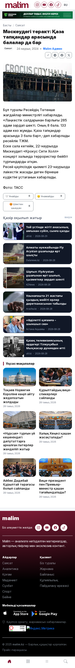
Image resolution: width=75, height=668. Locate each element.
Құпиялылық (49, 580)
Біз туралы (48, 563)
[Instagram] (37, 5)
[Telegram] (55, 55)
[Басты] (9, 661)
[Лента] (47, 661)
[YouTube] (44, 5)
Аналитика (10, 569)
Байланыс (47, 574)
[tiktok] (63, 527)
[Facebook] (51, 5)
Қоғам (7, 574)
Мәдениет (10, 580)
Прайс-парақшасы (14, 650)
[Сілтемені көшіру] (48, 55)
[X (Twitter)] (69, 55)
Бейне (6, 597)
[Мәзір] (28, 661)
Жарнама (46, 569)
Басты (7, 25)
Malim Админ (52, 48)
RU (66, 5)
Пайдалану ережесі (54, 586)
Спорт (7, 591)
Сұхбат (7, 586)
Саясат (20, 25)
